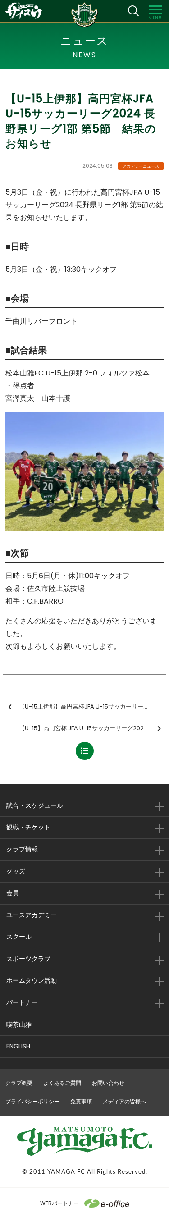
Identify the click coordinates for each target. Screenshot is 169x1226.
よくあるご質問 (62, 1083)
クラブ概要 (18, 1083)
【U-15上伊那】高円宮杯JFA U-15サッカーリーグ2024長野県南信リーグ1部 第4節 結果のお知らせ (92, 706)
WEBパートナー (59, 1203)
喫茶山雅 (19, 1024)
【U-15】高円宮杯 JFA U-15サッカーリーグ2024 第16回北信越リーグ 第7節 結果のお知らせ (92, 728)
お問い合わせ (108, 1083)
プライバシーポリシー (32, 1101)
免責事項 (81, 1101)
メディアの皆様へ (124, 1101)
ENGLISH (18, 1046)
